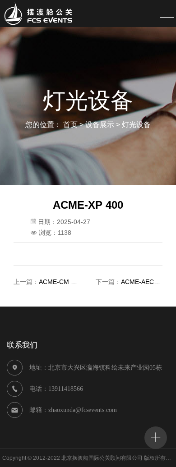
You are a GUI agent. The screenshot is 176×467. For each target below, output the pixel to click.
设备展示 (99, 124)
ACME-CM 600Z (62, 281)
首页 (70, 124)
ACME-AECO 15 (144, 281)
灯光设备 (136, 124)
